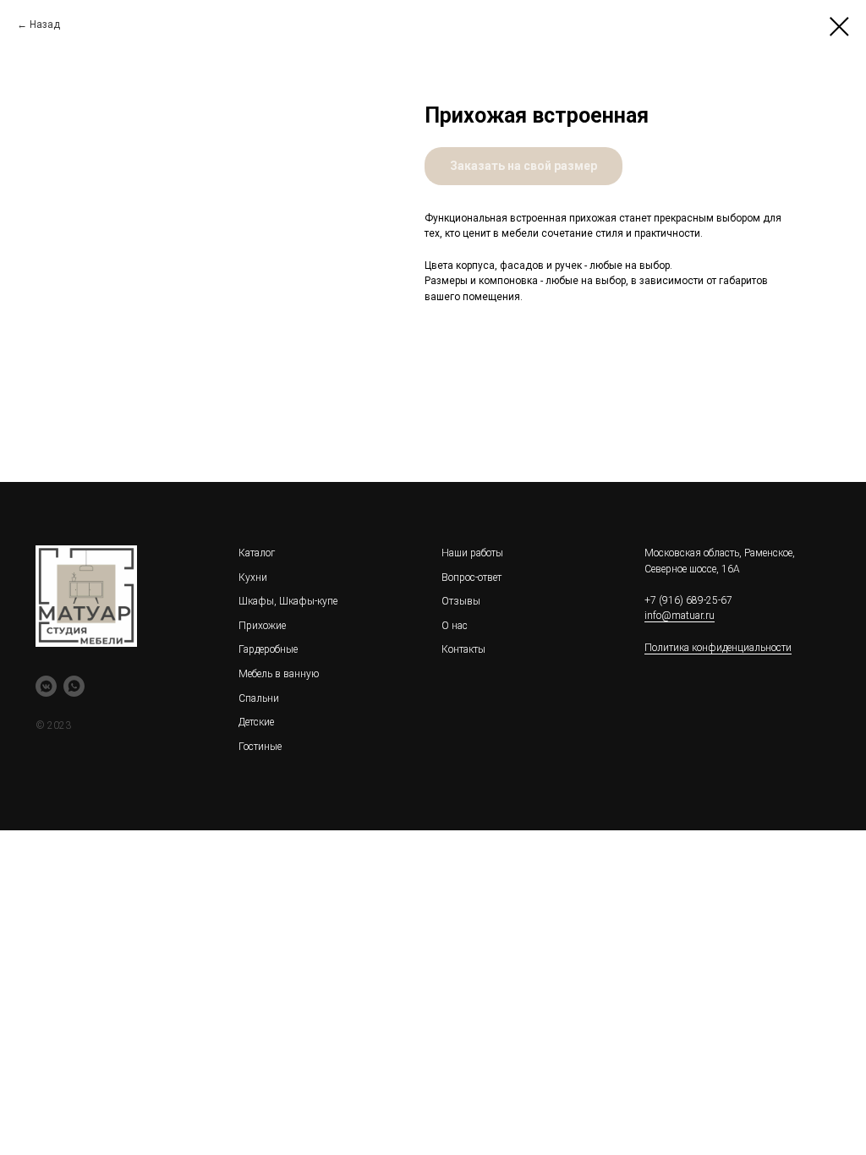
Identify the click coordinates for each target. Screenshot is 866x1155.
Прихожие (262, 626)
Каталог (256, 553)
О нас (454, 626)
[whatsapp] (74, 686)
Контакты (463, 649)
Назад (45, 24)
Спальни (258, 698)
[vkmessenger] (46, 686)
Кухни (252, 577)
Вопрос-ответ (471, 577)
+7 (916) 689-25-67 (688, 600)
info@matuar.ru (679, 615)
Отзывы (460, 601)
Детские (256, 722)
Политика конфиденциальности (718, 648)
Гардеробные (268, 649)
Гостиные (260, 747)
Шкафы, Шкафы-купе (287, 601)
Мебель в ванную (278, 674)
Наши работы (472, 553)
